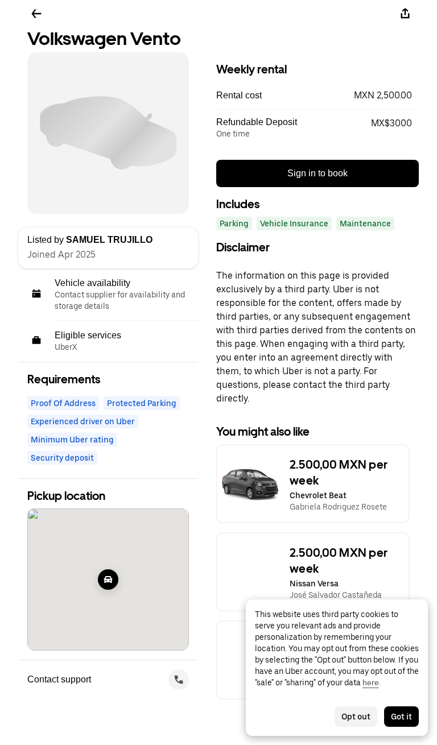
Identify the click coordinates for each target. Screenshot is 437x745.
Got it (401, 716)
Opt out (355, 716)
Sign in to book (317, 173)
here (370, 682)
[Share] (405, 13)
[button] (317, 95)
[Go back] (36, 13)
